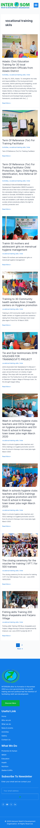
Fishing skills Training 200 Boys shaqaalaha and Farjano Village (19, 615)
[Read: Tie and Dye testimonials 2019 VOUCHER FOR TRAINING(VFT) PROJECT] (20, 340)
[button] (36, 5)
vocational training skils (17, 75)
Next (20, 649)
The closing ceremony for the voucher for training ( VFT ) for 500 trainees (19, 563)
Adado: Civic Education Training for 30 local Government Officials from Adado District (17, 66)
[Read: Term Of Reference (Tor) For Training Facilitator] (20, 123)
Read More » (6, 103)
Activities (5, 75)
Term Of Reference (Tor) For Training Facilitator (18, 142)
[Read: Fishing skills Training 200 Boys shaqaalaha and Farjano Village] (20, 599)
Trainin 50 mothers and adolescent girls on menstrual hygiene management (19, 246)
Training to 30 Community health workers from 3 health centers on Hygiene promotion (19, 302)
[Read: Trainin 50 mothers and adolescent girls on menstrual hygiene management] (20, 228)
